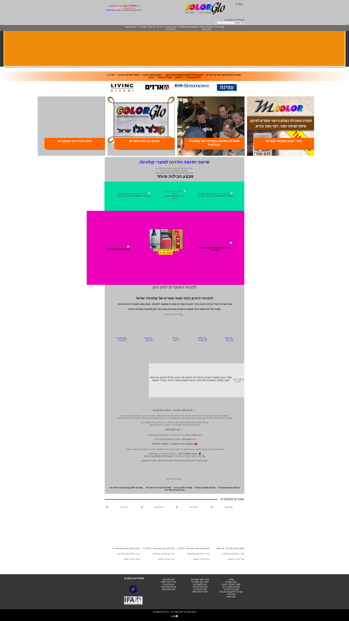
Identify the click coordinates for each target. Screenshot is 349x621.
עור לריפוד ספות (168, 582)
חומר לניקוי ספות (200, 592)
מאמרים (142, 27)
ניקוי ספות (231, 597)
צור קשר (151, 27)
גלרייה (111, 75)
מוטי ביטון (206, 29)
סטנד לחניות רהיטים (231, 584)
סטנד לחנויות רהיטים (128, 75)
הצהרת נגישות (131, 27)
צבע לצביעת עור (199, 587)
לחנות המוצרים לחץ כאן (174, 287)
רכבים (160, 27)
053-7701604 (130, 5)
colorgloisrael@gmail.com (132, 10)
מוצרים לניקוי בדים (231, 587)
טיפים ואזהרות (193, 77)
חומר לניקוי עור (200, 589)
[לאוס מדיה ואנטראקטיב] (174, 616)
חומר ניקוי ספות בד (200, 582)
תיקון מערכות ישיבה (152, 75)
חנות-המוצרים (171, 27)
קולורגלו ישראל (206, 27)
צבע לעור (231, 594)
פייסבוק (179, 77)
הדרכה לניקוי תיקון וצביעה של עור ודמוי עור (174, 168)
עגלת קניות (170, 29)
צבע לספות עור (200, 584)
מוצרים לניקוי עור (231, 589)
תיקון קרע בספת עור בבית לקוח (174, 171)
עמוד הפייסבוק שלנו (113, 10)
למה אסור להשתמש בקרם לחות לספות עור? (174, 173)
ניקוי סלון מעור (168, 579)
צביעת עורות (168, 584)
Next (242, 91)
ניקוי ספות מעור (168, 589)
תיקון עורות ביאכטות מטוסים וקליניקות (184, 75)
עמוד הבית (219, 27)
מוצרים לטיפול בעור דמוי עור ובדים (224, 75)
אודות (231, 579)
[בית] (204, 8)
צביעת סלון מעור (168, 587)
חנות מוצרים (231, 582)
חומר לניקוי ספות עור (199, 579)
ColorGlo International (188, 27)
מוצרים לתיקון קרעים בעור (231, 592)
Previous (106, 91)
